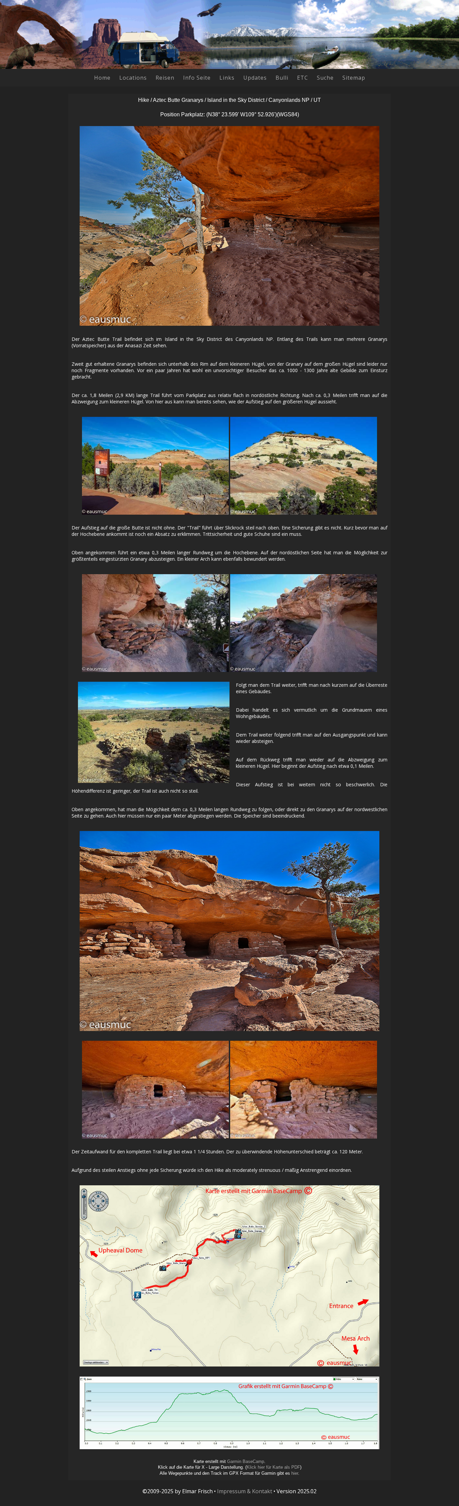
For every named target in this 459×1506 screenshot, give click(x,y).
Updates (255, 77)
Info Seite (197, 77)
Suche (325, 77)
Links (227, 77)
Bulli (282, 77)
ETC (302, 77)
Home (102, 77)
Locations (133, 77)
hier (294, 1473)
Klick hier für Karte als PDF (273, 1467)
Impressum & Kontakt (244, 1491)
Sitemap (353, 77)
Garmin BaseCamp (245, 1461)
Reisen (165, 77)
